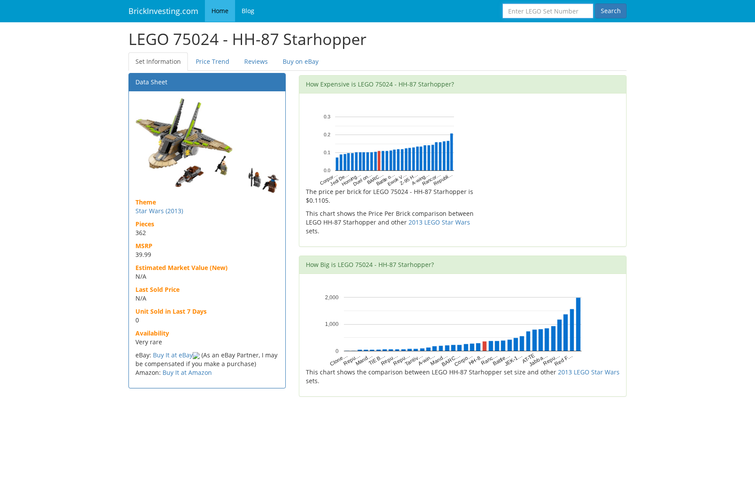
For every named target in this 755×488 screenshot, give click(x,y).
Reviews (256, 61)
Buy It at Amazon (187, 372)
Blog (248, 11)
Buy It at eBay (173, 355)
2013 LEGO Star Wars (439, 222)
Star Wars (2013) (159, 211)
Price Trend (212, 61)
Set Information (158, 61)
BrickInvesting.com (163, 11)
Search (611, 11)
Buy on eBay (301, 61)
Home (220, 11)
